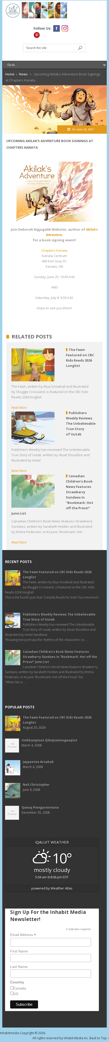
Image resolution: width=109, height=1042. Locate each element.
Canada (19, 988)
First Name (19, 951)
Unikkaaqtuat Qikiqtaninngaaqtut (49, 740)
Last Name (19, 967)
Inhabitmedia (9, 1033)
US (15, 994)
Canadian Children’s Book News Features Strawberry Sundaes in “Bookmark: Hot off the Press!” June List (60, 657)
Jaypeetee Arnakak (38, 762)
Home (9, 74)
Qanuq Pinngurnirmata (40, 807)
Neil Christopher (36, 784)
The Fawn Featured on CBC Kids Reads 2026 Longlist (57, 574)
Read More (19, 407)
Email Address (23, 934)
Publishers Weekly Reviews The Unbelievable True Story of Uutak (59, 617)
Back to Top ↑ (99, 1038)
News (23, 74)
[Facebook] (56, 28)
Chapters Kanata (54, 250)
